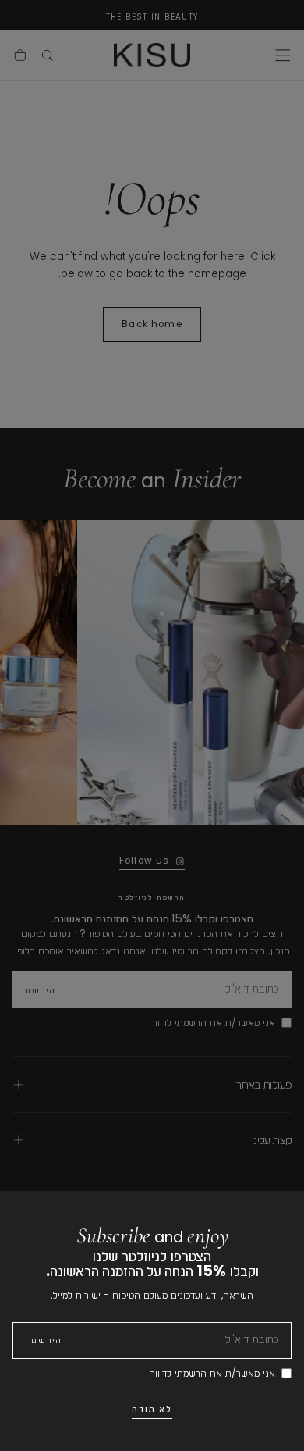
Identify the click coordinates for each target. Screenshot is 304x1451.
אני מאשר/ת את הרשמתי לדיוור (212, 1373)
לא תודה (152, 1409)
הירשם (46, 1340)
